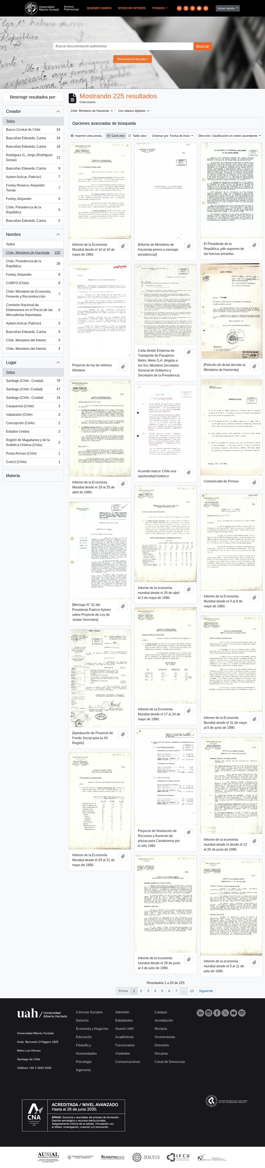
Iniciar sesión (227, 8)
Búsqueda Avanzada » (132, 59)
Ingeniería (83, 1070)
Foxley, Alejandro (33, 200)
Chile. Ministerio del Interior (33, 341)
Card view (118, 135)
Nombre (13, 234)
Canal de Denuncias (170, 1062)
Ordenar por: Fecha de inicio (171, 135)
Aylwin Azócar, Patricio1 (33, 178)
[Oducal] (213, 1157)
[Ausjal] (48, 1157)
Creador (13, 111)
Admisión (122, 1012)
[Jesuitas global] (145, 1157)
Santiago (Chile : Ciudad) (33, 382)
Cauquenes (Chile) (33, 407)
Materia (13, 475)
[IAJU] (79, 1157)
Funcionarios (125, 1045)
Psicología (84, 1062)
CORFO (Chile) (33, 284)
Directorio (162, 1045)
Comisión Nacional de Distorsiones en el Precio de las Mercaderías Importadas (33, 310)
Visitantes (122, 1053)
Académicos (124, 1037)
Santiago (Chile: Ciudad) (33, 390)
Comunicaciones (127, 1062)
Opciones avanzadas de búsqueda (104, 123)
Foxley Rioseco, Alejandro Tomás (33, 188)
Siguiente (206, 991)
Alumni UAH (124, 1028)
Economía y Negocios (92, 1028)
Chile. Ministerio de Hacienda (33, 254)
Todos (10, 121)
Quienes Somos (99, 8)
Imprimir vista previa (88, 135)
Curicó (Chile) (33, 463)
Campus (161, 1012)
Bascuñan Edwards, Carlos (33, 139)
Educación (84, 1037)
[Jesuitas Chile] (112, 1157)
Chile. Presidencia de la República (33, 209)
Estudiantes (124, 1020)
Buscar (202, 46)
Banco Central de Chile (33, 131)
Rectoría (161, 1028)
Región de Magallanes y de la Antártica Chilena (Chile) (33, 442)
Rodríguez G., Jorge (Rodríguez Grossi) (33, 157)
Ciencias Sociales (89, 1012)
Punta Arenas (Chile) (33, 455)
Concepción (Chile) (33, 424)
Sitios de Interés (132, 8)
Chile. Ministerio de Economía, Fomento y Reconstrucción (33, 294)
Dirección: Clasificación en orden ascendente (228, 135)
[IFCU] (178, 1157)
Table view (139, 135)
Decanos (161, 1053)
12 (192, 991)
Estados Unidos (33, 433)
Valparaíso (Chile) (33, 416)
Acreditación (164, 1020)
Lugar (11, 362)
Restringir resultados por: (33, 97)
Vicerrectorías (165, 1037)
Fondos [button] (158, 8)
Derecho (82, 1020)
